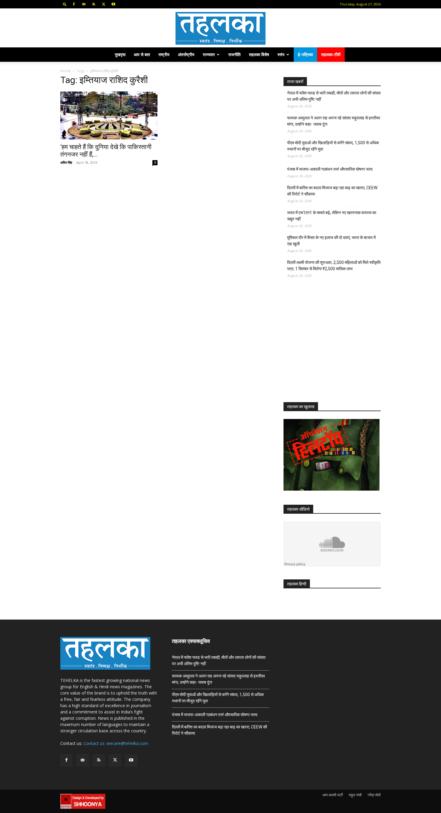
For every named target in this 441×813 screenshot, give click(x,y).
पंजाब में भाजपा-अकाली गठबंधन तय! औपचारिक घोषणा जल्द (330, 169)
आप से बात (142, 54)
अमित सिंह (66, 162)
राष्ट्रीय (164, 54)
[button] (64, 4)
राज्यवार (209, 54)
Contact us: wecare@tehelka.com (115, 743)
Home (65, 70)
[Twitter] (103, 4)
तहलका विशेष (259, 54)
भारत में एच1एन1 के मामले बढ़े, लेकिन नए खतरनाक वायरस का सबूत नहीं (331, 215)
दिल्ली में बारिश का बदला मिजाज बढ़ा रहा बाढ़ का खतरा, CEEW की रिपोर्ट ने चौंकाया (332, 190)
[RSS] (93, 4)
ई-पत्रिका (305, 54)
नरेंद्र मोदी (374, 794)
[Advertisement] (329, 345)
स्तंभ (281, 54)
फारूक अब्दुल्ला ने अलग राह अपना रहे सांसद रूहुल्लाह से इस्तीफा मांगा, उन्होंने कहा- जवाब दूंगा (333, 121)
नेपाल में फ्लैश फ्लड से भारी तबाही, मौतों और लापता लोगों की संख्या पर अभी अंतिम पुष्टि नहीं (334, 96)
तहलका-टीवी (330, 54)
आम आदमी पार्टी (332, 794)
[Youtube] (113, 4)
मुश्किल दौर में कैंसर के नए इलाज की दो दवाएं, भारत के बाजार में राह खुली (331, 240)
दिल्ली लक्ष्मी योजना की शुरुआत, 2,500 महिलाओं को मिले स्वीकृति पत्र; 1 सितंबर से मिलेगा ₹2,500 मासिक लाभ (334, 265)
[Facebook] (73, 4)
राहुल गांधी (355, 794)
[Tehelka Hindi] (220, 28)
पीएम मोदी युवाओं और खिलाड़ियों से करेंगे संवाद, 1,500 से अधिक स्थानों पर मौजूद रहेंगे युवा (333, 145)
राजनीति (234, 54)
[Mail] (83, 4)
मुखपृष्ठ (120, 54)
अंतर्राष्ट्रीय (186, 54)
